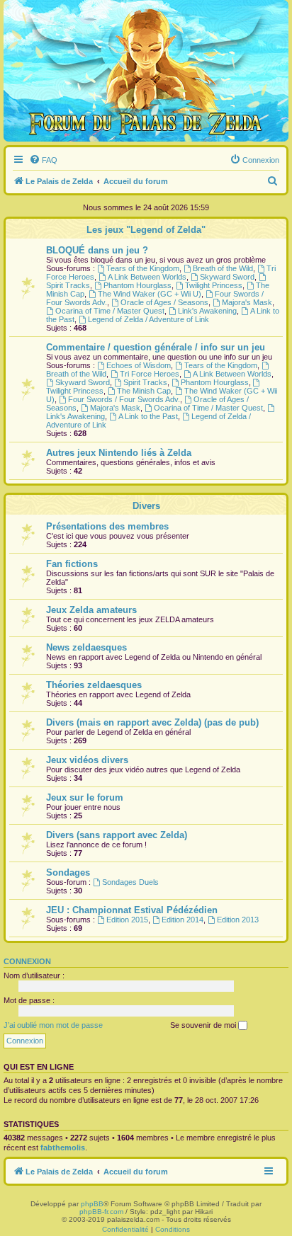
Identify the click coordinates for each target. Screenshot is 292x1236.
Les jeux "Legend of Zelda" (146, 229)
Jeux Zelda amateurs (91, 610)
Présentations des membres (107, 526)
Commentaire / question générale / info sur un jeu (155, 347)
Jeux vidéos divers (87, 760)
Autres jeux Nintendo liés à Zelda (118, 452)
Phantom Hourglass (137, 285)
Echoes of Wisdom (138, 365)
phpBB (92, 1204)
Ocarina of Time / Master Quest (109, 311)
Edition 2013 (238, 919)
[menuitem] (43, 159)
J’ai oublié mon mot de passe (53, 1025)
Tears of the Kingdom (142, 268)
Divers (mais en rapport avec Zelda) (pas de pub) (152, 722)
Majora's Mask (247, 302)
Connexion (27, 961)
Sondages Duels (130, 882)
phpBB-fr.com (101, 1211)
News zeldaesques (86, 647)
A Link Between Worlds (147, 277)
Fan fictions (72, 564)
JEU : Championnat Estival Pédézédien (132, 910)
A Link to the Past (148, 416)
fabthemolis (62, 1147)
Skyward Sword (227, 277)
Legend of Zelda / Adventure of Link (148, 319)
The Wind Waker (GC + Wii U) (149, 294)
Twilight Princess (213, 285)
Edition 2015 (127, 919)
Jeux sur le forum (84, 797)
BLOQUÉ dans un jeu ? (97, 250)
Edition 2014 (182, 919)
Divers (146, 505)
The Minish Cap (144, 391)
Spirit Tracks (145, 382)
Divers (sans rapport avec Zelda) (116, 835)
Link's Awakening (207, 311)
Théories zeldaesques (94, 685)
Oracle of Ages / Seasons (164, 302)
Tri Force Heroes (149, 374)
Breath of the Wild (223, 268)
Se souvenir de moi (204, 1025)
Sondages (68, 872)
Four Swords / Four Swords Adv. (124, 399)
